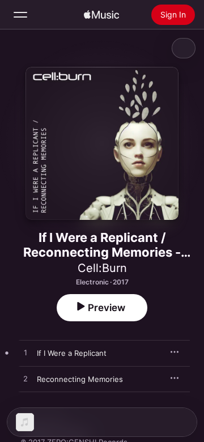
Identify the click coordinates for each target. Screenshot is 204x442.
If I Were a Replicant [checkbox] (72, 353)
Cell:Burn (102, 268)
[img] (101, 15)
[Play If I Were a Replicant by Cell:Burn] (25, 353)
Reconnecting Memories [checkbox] (80, 379)
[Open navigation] (20, 14)
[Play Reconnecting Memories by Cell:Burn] (25, 379)
